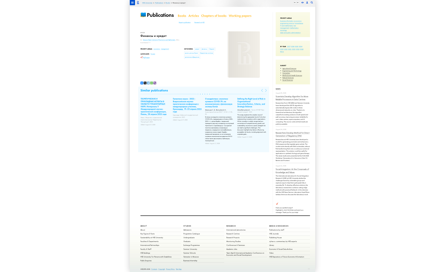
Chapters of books (213, 16)
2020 (294, 49)
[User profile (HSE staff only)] (307, 2)
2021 (289, 49)
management (284, 28)
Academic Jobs (231, 249)
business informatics (286, 21)
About (143, 226)
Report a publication (185, 22)
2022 (286, 49)
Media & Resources (278, 226)
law (295, 26)
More (282, 52)
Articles (193, 16)
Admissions (187, 230)
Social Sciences (287, 80)
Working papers (240, 16)
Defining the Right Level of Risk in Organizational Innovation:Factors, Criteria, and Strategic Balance (251, 102)
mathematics (294, 28)
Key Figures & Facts (147, 234)
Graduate (186, 241)
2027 (289, 46)
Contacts (154, 269)
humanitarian (299, 23)
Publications (160, 14)
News (278, 89)
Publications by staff (276, 230)
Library (271, 245)
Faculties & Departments (149, 241)
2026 (292, 46)
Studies (187, 226)
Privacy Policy (170, 269)
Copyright (161, 269)
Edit (309, 268)
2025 (296, 46)
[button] (198, 94)
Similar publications (154, 90)
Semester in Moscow (191, 257)
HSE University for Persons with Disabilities (156, 257)
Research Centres (233, 234)
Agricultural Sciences (289, 68)
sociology (283, 30)
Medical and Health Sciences (292, 75)
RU (295, 2)
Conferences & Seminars (235, 245)
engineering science (287, 23)
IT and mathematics (286, 26)
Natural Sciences (288, 78)
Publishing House (275, 237)
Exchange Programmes (191, 245)
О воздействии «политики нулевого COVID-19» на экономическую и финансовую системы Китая (218, 102)
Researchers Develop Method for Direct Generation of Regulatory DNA (293, 134)
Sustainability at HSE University (151, 237)
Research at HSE (199, 22)
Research (231, 226)
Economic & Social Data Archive (280, 249)
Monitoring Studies (233, 241)
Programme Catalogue (191, 234)
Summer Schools (189, 253)
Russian (153, 54)
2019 (297, 49)
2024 (300, 46)
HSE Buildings (145, 253)
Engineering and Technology (291, 71)
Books (182, 16)
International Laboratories (235, 230)
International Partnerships (149, 245)
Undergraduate (189, 237)
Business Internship (190, 260)
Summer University (190, 249)
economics (297, 21)
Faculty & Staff (145, 249)
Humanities (286, 73)
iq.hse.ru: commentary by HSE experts (283, 241)
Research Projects (232, 237)
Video (271, 253)
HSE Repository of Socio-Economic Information (286, 257)
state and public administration (290, 33)
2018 (301, 49)
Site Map (179, 269)
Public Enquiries (145, 260)
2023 (282, 49)
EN (297, 2)
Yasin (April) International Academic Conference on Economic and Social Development (245, 254)
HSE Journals (274, 234)
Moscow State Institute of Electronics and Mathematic (159, 40)
